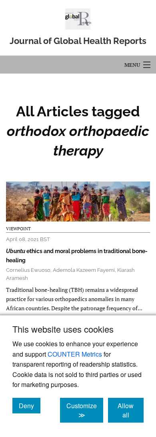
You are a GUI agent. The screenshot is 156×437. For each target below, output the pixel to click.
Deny (29, 405)
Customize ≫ (84, 410)
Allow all (131, 410)
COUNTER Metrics (75, 354)
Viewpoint (18, 228)
